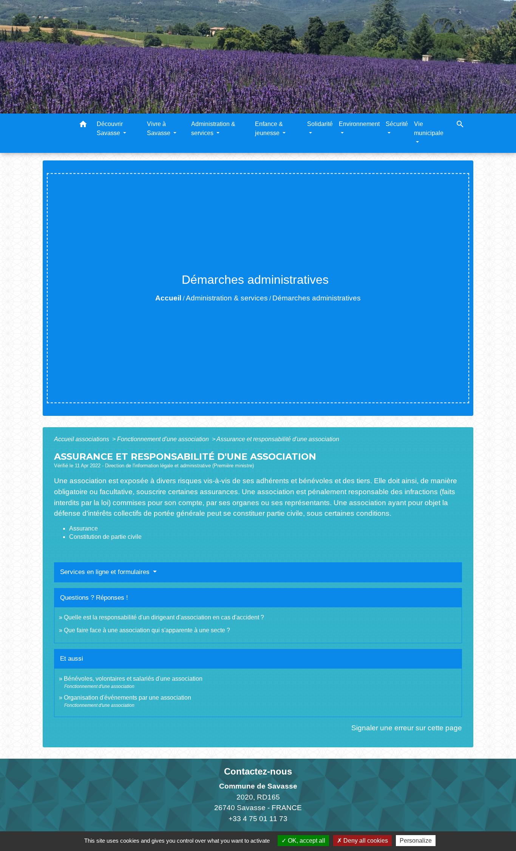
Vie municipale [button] (428, 128)
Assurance (83, 528)
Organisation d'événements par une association (127, 697)
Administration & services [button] (213, 128)
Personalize (416, 840)
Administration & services (227, 298)
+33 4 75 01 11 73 (258, 819)
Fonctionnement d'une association (163, 439)
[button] (83, 125)
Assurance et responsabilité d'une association (277, 439)
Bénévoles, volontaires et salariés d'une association (133, 678)
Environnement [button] (359, 124)
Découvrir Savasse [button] (110, 128)
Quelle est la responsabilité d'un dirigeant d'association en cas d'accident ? (164, 617)
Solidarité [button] (320, 124)
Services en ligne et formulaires (105, 572)
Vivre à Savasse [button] (159, 128)
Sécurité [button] (397, 124)
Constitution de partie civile (105, 537)
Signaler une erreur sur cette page (406, 728)
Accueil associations (82, 439)
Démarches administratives (316, 298)
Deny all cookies (365, 840)
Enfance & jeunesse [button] (269, 128)
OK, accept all (305, 840)
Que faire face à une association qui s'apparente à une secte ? (147, 630)
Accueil (168, 298)
